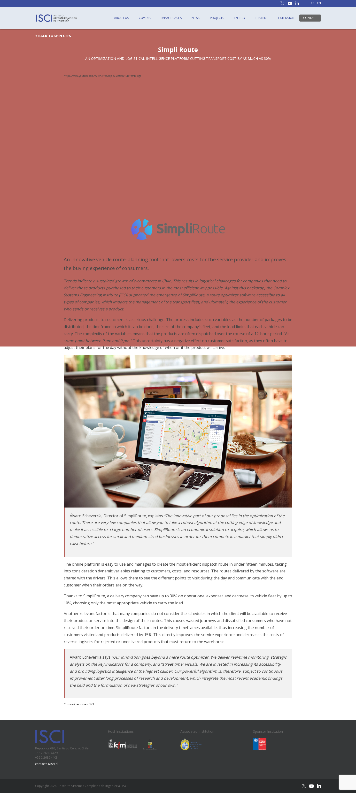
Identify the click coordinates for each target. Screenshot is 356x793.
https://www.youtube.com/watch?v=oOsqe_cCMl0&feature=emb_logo (102, 75)
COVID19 (145, 18)
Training (262, 18)
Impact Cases (171, 18)
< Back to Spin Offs (53, 35)
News (196, 18)
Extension (286, 18)
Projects (217, 18)
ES (313, 3)
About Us (121, 18)
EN (319, 3)
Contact (310, 18)
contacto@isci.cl (46, 764)
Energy (239, 18)
